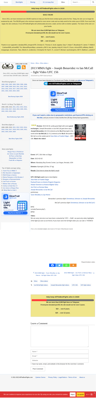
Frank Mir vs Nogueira (15, 160)
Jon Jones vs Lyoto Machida (15, 154)
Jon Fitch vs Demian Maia (39, 187)
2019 (21, 88)
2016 (10, 88)
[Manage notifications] (91, 394)
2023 (10, 91)
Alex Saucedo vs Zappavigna (11, 173)
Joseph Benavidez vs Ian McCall (41, 189)
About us (82, 377)
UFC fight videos (86, 285)
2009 (10, 86)
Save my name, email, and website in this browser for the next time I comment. (58, 364)
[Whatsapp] (66, 265)
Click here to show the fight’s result (45, 170)
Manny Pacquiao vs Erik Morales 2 (13, 177)
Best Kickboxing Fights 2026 (15, 117)
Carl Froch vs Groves (9, 181)
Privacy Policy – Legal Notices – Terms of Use (62, 377)
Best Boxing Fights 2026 (15, 96)
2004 (17, 84)
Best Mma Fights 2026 (15, 138)
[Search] (93, 2)
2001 (6, 84)
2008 (6, 86)
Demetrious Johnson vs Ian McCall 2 (83, 202)
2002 (10, 84)
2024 (14, 91)
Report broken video (88, 262)
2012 (21, 86)
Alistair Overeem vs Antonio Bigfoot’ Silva (44, 184)
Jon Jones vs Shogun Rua (11, 188)
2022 (6, 91)
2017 (14, 88)
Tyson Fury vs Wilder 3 (10, 170)
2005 (21, 84)
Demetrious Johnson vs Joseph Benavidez (81, 198)
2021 (2, 91)
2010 (14, 86)
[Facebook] (52, 265)
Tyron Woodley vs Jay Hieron (40, 195)
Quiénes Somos (40, 377)
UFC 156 (75, 285)
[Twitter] (59, 265)
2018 (17, 88)
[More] (73, 265)
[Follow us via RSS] (24, 68)
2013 (25, 86)
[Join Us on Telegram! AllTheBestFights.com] (63, 85)
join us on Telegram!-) (85, 80)
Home (6, 2)
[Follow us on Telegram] (19, 68)
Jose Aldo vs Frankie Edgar (59, 136)
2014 (2, 88)
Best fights (19, 2)
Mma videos (43, 63)
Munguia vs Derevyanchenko (11, 179)
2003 (14, 84)
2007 (2, 86)
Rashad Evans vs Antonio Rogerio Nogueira (45, 182)
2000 (2, 84)
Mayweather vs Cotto (15, 158)
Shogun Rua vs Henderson (15, 151)
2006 (25, 84)
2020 (25, 88)
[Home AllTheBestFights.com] (8, 69)
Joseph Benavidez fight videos (60, 285)
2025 (17, 91)
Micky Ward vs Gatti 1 (10, 190)
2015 (6, 88)
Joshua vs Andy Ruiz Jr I (10, 186)
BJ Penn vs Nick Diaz (15, 156)
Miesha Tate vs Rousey (10, 183)
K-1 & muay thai (48, 2)
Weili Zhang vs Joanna (9, 175)
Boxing (32, 2)
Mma (63, 2)
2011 (17, 86)
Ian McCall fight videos (41, 285)
